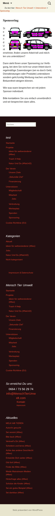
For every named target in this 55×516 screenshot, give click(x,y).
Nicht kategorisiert (14, 259)
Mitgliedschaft (15, 190)
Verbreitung (14, 204)
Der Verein (11, 168)
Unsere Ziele (15, 172)
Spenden (13, 213)
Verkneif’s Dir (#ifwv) (15, 441)
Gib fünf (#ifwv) (13, 462)
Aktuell (9, 241)
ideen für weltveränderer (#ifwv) (20, 246)
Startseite (10, 143)
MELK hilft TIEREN (14, 423)
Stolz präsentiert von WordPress (28, 510)
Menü (6, 3)
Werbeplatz (14, 208)
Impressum (21, 405)
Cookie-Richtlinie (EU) (16, 223)
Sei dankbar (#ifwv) (15, 492)
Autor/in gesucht (13, 428)
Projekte (9, 147)
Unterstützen (12, 187)
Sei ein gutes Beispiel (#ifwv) (19, 488)
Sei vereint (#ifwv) (14, 432)
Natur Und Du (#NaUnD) (20, 163)
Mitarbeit (13, 195)
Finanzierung (15, 181)
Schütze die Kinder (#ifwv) (18, 483)
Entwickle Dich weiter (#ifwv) (19, 458)
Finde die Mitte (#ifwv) (16, 467)
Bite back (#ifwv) (13, 437)
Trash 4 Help (15, 159)
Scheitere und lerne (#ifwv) (18, 446)
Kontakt (21, 402)
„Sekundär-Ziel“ (16, 177)
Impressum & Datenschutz (21, 272)
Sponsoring (14, 217)
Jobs (14, 199)
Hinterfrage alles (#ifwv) (17, 479)
